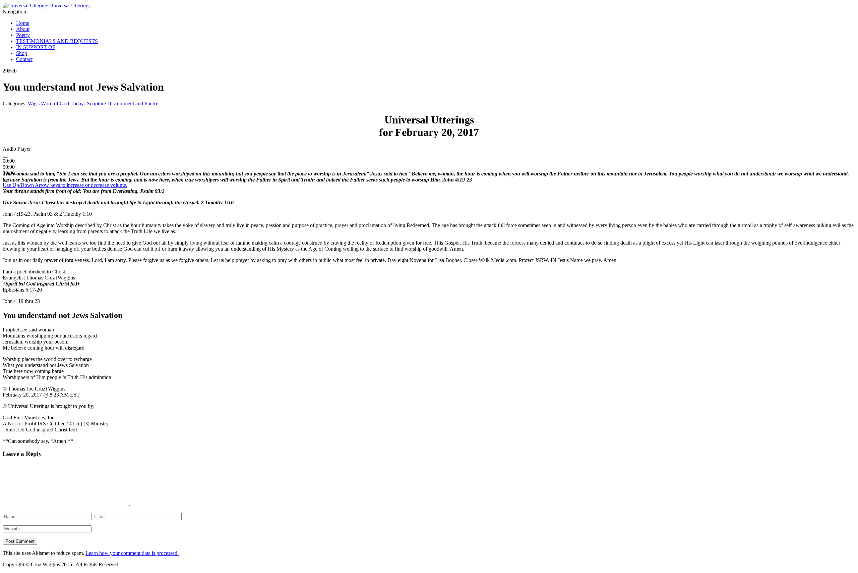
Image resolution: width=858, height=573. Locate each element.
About (22, 29)
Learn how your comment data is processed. (132, 553)
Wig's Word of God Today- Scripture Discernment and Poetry (93, 103)
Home (22, 23)
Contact (24, 59)
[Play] (5, 157)
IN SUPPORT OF (35, 47)
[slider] (65, 185)
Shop (21, 53)
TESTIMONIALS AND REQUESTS (57, 41)
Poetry (23, 35)
